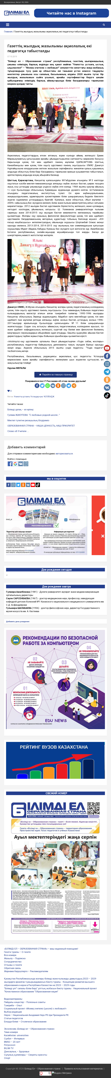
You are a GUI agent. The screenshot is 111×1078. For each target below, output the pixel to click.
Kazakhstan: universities (16, 1035)
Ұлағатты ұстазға (22, 396)
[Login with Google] (15, 463)
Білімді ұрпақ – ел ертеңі (20, 409)
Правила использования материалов (83, 1068)
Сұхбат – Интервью (14, 1038)
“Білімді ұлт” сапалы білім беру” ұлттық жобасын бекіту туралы (37, 988)
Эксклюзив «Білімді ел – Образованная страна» (29, 1028)
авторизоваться (64, 453)
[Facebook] (37, 385)
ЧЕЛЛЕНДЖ (49, 396)
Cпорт (7, 1058)
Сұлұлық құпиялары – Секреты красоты (25, 1054)
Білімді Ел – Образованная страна (42, 1068)
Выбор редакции (13, 1011)
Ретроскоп (9, 1045)
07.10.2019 (12, 56)
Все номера (10, 955)
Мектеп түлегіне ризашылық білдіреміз (28, 420)
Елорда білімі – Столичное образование (25, 1021)
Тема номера (11, 1032)
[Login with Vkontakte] (20, 463)
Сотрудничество (13, 961)
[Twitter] (42, 385)
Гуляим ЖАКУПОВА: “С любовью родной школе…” (33, 415)
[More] (74, 385)
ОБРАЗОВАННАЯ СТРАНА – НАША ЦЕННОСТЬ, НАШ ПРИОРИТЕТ (41, 425)
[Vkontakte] (52, 385)
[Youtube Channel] (33, 485)
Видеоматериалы (13, 999)
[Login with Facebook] (10, 463)
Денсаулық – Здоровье (16, 1051)
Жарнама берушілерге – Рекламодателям (26, 971)
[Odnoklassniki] (58, 385)
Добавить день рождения (17, 622)
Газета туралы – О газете (17, 952)
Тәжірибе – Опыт (13, 1005)
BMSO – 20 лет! (12, 1041)
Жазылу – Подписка (14, 958)
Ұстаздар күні (36, 396)
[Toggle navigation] (7, 25)
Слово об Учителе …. (18, 431)
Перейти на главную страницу (57, 374)
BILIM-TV (9, 1048)
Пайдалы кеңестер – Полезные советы (24, 1002)
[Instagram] (13, 485)
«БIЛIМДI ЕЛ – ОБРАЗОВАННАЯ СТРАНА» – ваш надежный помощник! (41, 948)
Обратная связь (12, 968)
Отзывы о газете (13, 965)
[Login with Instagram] (26, 463)
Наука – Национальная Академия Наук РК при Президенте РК (36, 1015)
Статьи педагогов (13, 1018)
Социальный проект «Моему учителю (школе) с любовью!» (35, 1008)
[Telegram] (68, 385)
